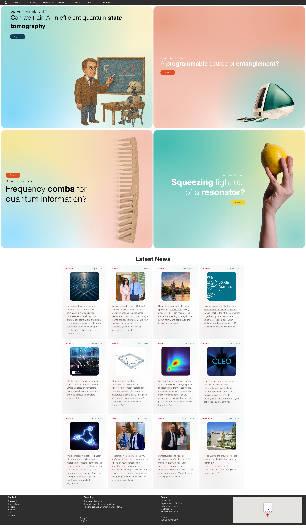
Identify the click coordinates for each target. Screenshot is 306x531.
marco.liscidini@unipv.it (178, 525)
